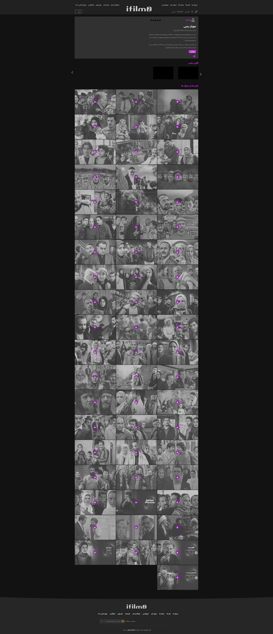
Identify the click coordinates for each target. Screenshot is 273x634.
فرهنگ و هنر (115, 4)
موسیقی (99, 4)
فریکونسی (165, 4)
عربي (174, 11)
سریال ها (194, 4)
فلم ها (188, 4)
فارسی (187, 11)
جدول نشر (173, 4)
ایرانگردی (91, 4)
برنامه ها (181, 4)
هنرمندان (106, 4)
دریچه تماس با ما (81, 4)
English (180, 11)
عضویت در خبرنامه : (130, 621)
